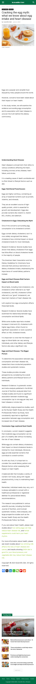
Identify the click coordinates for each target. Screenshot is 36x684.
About (3, 678)
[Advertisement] (18, 68)
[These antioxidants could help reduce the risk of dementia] (5, 649)
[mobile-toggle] (3, 2)
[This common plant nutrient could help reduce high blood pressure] (18, 628)
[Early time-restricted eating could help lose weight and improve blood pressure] (5, 664)
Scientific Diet (8, 22)
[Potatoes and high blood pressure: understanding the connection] (5, 657)
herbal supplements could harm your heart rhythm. (15, 533)
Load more (17, 670)
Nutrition (11, 9)
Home (3, 6)
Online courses (25, 678)
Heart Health (9, 6)
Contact (32, 678)
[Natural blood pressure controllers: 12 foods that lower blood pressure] (5, 641)
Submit (18, 678)
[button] (33, 2)
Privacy (13, 678)
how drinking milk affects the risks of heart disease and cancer (17, 546)
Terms (8, 678)
